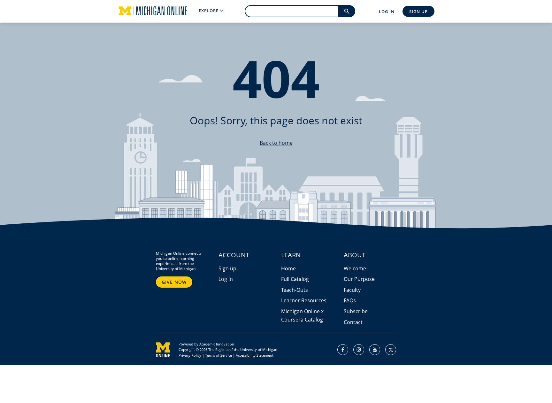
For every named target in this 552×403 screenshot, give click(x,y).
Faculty (352, 289)
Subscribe (356, 311)
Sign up (227, 268)
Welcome (355, 268)
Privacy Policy (190, 355)
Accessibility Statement (254, 355)
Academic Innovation (216, 344)
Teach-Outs (294, 289)
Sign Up (418, 11)
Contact (353, 322)
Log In (387, 11)
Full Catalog (295, 279)
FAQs (350, 300)
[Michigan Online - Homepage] (148, 11)
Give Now (174, 282)
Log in (225, 279)
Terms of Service (219, 355)
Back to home (276, 142)
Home (288, 268)
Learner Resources (303, 300)
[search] (346, 11)
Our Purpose (359, 279)
